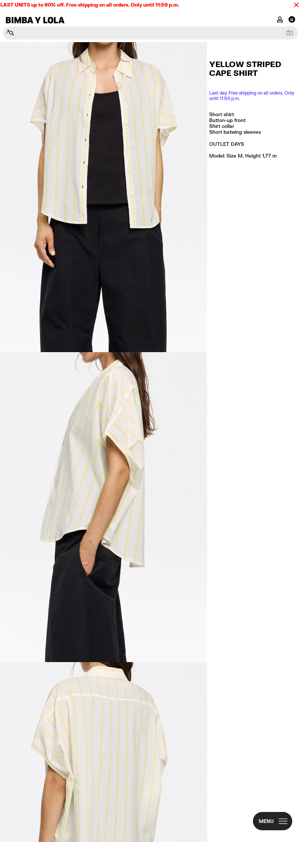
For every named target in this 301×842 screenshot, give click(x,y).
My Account (280, 18)
